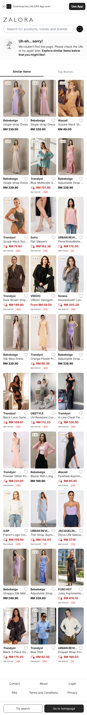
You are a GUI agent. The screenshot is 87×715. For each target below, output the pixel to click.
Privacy (72, 692)
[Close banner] (4, 6)
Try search (23, 708)
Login (72, 683)
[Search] (79, 29)
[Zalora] (43, 20)
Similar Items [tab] (22, 71)
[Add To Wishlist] (26, 120)
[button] (43, 6)
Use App (77, 6)
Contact (14, 683)
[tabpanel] (43, 372)
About (44, 683)
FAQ (14, 692)
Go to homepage (64, 708)
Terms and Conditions (43, 692)
